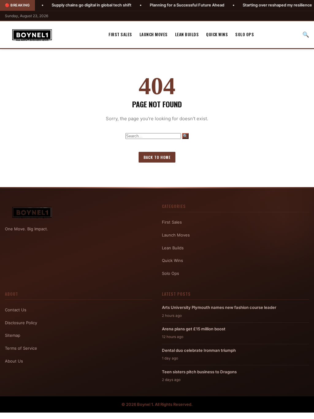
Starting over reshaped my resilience (262, 5)
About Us (14, 361)
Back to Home (157, 157)
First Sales (120, 34)
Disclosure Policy (21, 322)
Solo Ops (244, 34)
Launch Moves (154, 34)
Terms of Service (21, 348)
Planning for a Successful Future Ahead (172, 5)
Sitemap (12, 335)
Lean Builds (187, 34)
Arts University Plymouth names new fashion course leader (219, 307)
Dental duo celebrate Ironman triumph (199, 350)
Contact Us (15, 309)
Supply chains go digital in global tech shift (77, 5)
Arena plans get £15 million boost (193, 328)
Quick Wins (217, 34)
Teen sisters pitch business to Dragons (199, 371)
